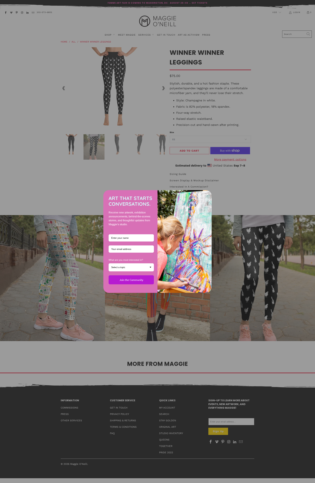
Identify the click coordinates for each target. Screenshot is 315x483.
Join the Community (131, 279)
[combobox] (131, 267)
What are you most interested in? (126, 260)
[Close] (208, 194)
